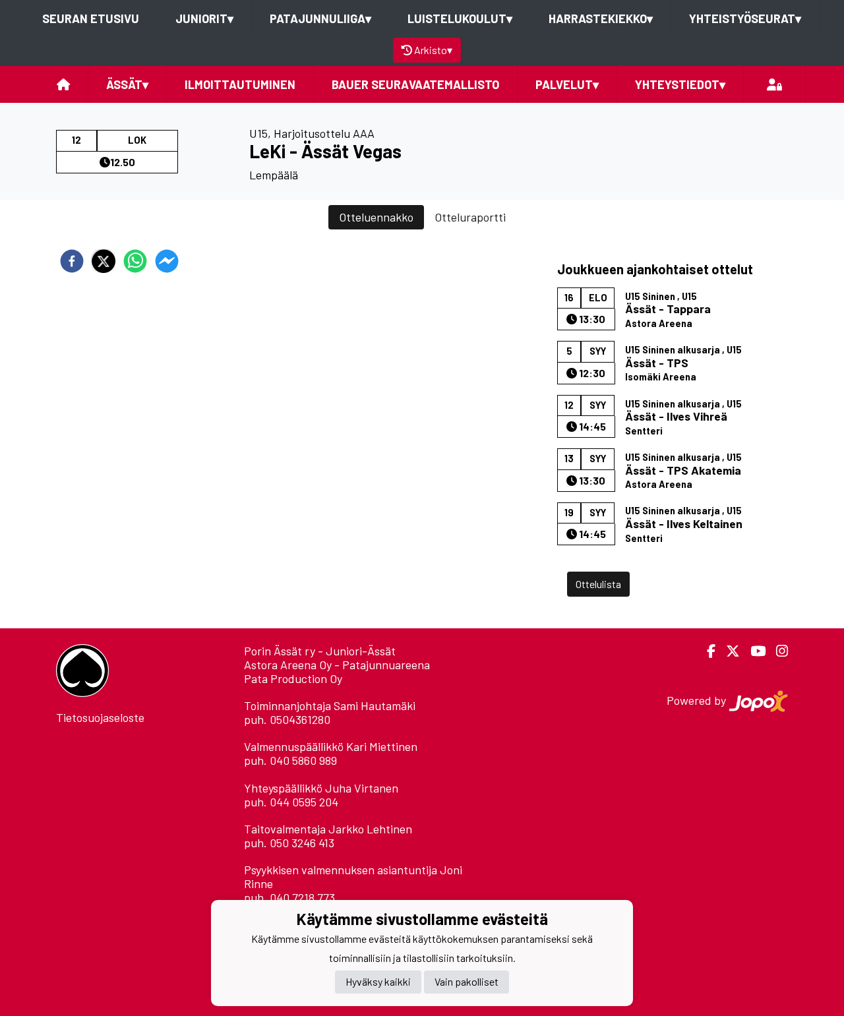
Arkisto (433, 50)
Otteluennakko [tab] (376, 217)
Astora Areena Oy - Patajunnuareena (337, 664)
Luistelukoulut (459, 18)
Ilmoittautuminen (240, 84)
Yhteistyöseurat (745, 18)
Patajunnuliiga (320, 18)
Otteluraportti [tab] (470, 217)
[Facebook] (705, 651)
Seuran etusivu (90, 18)
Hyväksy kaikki (378, 981)
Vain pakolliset (466, 981)
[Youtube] (753, 651)
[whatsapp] (135, 261)
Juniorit (204, 18)
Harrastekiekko (601, 18)
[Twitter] (727, 651)
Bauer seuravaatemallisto (415, 84)
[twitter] (103, 261)
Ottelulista (598, 584)
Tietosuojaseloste (100, 717)
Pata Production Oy (293, 678)
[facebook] (72, 261)
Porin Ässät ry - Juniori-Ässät (320, 650)
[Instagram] (777, 651)
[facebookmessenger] (167, 261)
